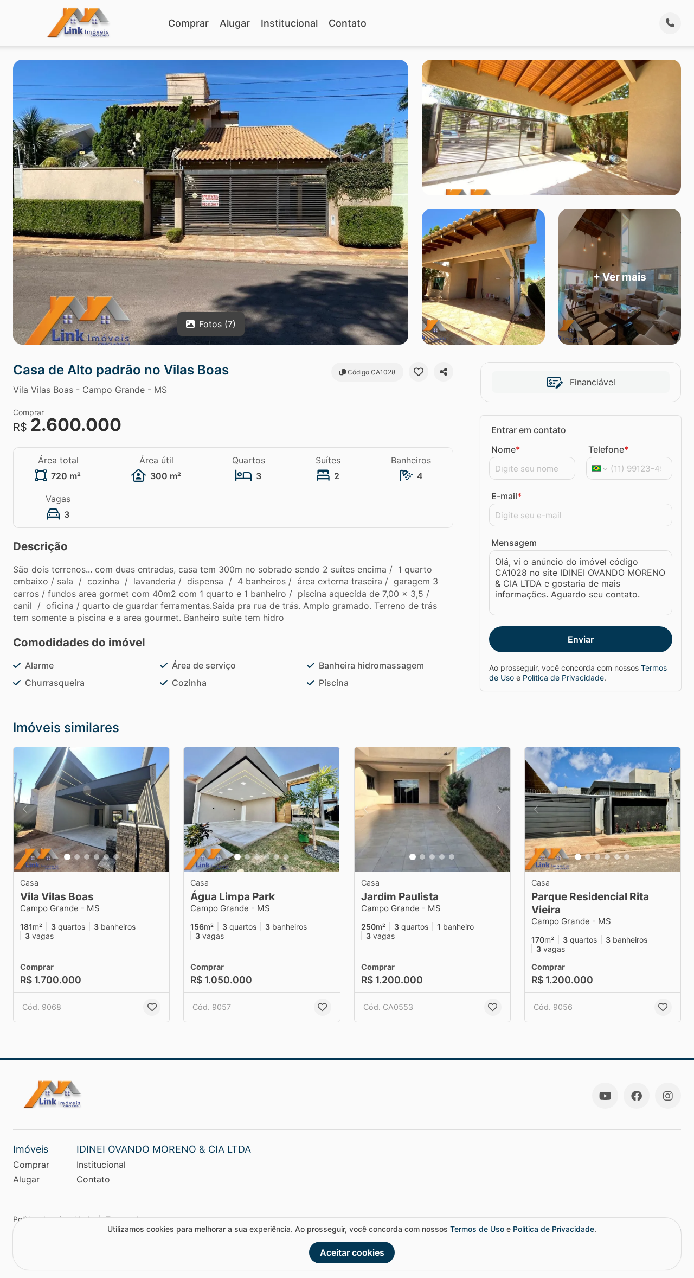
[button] (91, 809)
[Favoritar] (418, 372)
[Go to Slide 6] (116, 857)
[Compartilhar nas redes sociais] (443, 372)
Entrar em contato (528, 429)
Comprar (188, 23)
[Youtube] (605, 1096)
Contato (348, 23)
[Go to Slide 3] (86, 857)
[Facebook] (637, 1096)
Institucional (289, 23)
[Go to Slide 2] (77, 857)
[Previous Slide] (25, 809)
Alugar (235, 23)
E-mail (506, 496)
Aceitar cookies (352, 1252)
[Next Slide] (157, 809)
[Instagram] (668, 1096)
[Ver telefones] (670, 23)
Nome (505, 449)
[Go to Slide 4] (96, 857)
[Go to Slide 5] (106, 857)
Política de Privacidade (563, 677)
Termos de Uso (477, 1229)
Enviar (581, 639)
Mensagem (514, 542)
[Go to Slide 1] (67, 857)
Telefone (608, 449)
